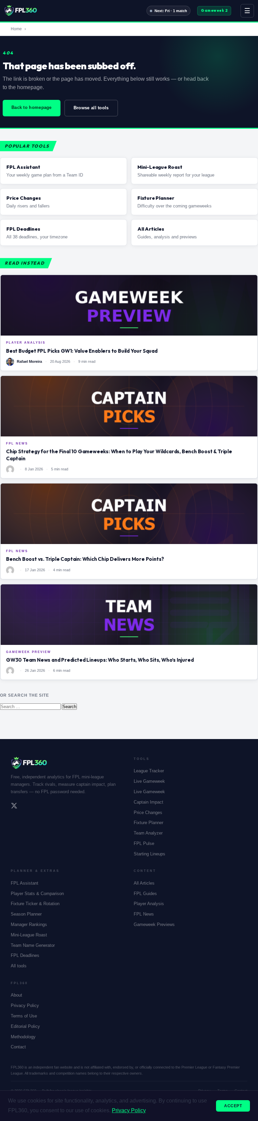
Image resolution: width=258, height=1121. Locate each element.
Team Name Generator (33, 945)
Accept (233, 1106)
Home (16, 29)
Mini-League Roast (29, 934)
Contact (18, 1046)
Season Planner (26, 914)
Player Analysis (149, 903)
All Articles (144, 883)
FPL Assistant (24, 883)
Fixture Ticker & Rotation (35, 903)
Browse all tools (91, 107)
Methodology (23, 1036)
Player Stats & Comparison (37, 893)
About (16, 995)
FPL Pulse (144, 843)
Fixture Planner (148, 822)
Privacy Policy (25, 1005)
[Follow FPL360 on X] (14, 806)
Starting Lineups (149, 853)
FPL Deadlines (25, 955)
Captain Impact (148, 802)
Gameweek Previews (154, 924)
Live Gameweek (149, 781)
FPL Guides (145, 893)
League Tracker (149, 770)
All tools (19, 965)
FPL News (144, 914)
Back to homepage (31, 107)
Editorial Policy (25, 1026)
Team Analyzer (148, 833)
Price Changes (148, 812)
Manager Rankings (29, 924)
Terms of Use (24, 1015)
